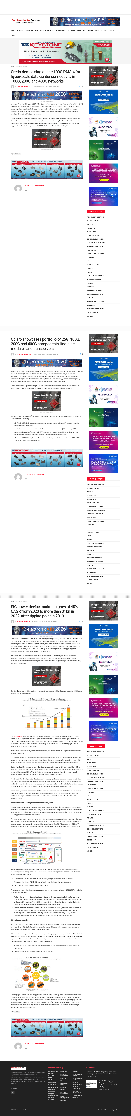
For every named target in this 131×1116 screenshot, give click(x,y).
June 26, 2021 (38, 621)
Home (13, 30)
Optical (17, 153)
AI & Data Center (93, 221)
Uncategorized (92, 312)
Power (17, 1011)
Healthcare (91, 250)
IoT (88, 261)
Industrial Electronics (96, 254)
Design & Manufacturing (96, 243)
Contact (118, 1110)
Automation (91, 228)
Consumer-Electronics (95, 239)
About (94, 1110)
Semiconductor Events (95, 290)
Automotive (91, 232)
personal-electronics (95, 276)
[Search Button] (119, 32)
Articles (90, 224)
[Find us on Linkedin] (12, 1092)
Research (90, 283)
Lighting (90, 268)
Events (111, 30)
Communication (93, 235)
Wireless (90, 316)
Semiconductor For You (24, 86)
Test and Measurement (95, 309)
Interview (71, 30)
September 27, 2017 (39, 86)
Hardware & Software (95, 246)
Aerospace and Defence (95, 217)
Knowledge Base (101, 30)
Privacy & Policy (109, 1110)
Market (90, 30)
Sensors (90, 298)
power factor (18, 736)
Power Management (94, 279)
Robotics (90, 287)
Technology (60, 30)
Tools (13, 35)
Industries (81, 30)
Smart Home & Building (95, 301)
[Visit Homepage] (26, 21)
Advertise (100, 1110)
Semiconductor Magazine (44, 30)
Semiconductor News (25, 30)
